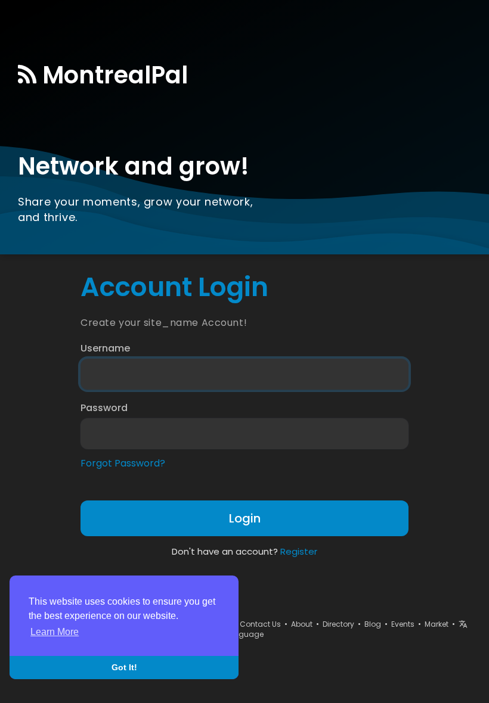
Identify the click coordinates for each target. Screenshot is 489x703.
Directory (338, 624)
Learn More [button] (54, 632)
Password (104, 408)
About (301, 624)
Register (298, 551)
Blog (372, 624)
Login (245, 518)
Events (402, 624)
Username (105, 348)
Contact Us (260, 624)
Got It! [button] (124, 667)
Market (436, 624)
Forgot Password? (123, 463)
